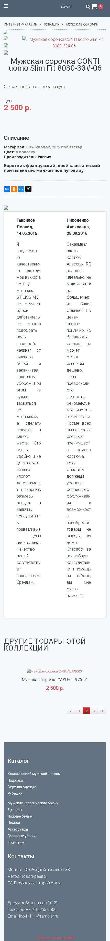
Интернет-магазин (21, 24)
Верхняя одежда (22, 787)
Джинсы (15, 810)
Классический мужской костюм (34, 774)
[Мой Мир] (21, 189)
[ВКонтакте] (7, 189)
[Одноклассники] (14, 189)
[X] (28, 189)
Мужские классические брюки (33, 803)
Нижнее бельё (20, 816)
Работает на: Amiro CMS (55, 938)
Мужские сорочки (82, 24)
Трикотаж (16, 843)
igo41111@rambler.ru (38, 916)
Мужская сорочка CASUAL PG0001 (55, 679)
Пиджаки (15, 780)
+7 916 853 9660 (41, 909)
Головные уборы (21, 836)
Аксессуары (18, 829)
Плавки (14, 823)
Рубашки (52, 24)
